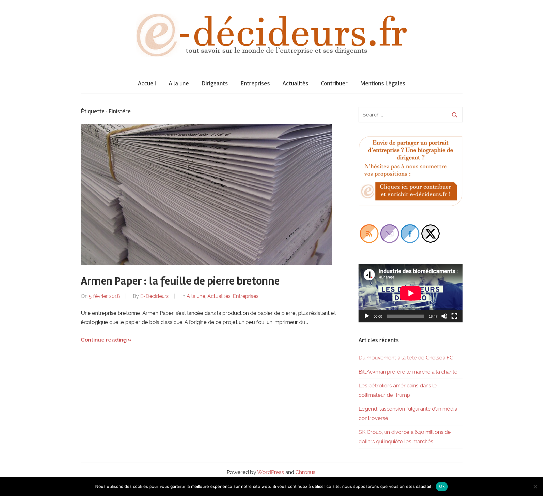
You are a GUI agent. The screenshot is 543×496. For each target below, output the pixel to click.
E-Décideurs (154, 296)
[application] (411, 293)
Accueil (147, 83)
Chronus (305, 472)
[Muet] (444, 316)
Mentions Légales (382, 83)
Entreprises (255, 83)
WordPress (270, 472)
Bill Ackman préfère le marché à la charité (408, 372)
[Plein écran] (454, 316)
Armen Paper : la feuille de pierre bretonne (180, 281)
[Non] (535, 486)
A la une (179, 83)
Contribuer (334, 83)
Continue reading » (106, 340)
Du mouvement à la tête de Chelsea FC (406, 357)
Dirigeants (214, 83)
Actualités (295, 83)
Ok (442, 486)
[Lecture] (367, 316)
